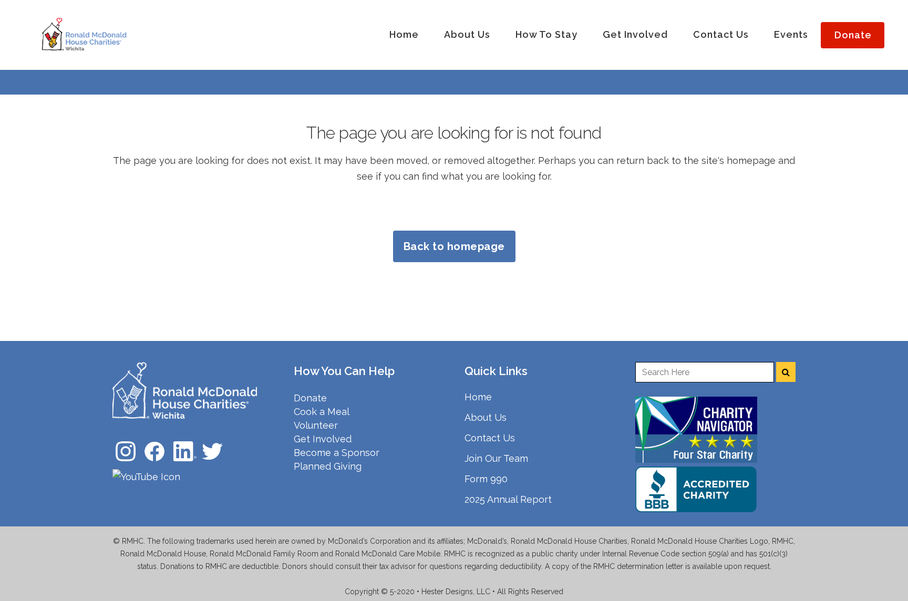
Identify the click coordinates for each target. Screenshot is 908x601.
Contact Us (490, 437)
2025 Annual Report (508, 499)
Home (478, 396)
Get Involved (323, 438)
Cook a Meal (321, 411)
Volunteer (316, 425)
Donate (310, 397)
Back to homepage (454, 246)
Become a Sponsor (336, 452)
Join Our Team (496, 458)
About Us (486, 417)
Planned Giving (328, 466)
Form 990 (486, 478)
